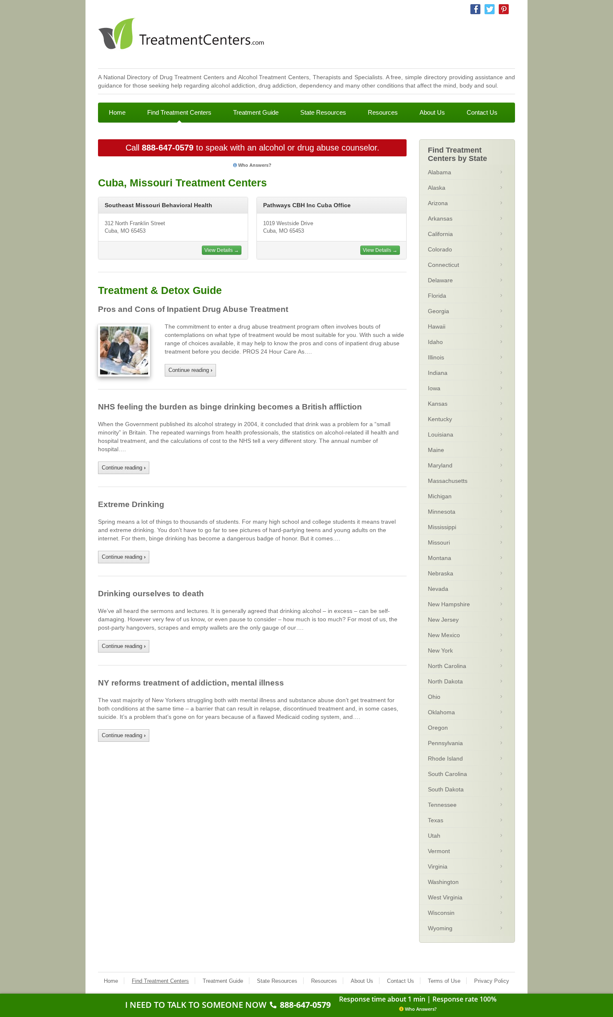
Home (117, 112)
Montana (439, 558)
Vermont (439, 851)
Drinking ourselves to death (151, 593)
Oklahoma (441, 712)
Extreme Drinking (131, 504)
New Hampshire (449, 604)
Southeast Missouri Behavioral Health (158, 205)
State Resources (323, 112)
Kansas (437, 403)
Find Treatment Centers (179, 112)
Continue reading (190, 370)
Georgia (438, 311)
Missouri (439, 542)
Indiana (437, 372)
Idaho (435, 342)
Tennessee (442, 804)
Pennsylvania (445, 743)
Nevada (438, 588)
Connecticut (443, 264)
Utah (434, 835)
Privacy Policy (491, 981)
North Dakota (445, 681)
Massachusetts (447, 480)
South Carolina (447, 774)
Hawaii (436, 326)
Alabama (439, 172)
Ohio (434, 696)
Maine (436, 450)
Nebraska (440, 573)
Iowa (434, 388)
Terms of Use (444, 981)
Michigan (440, 496)
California (440, 234)
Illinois (436, 357)
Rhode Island (445, 758)
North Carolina (447, 666)
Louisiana (440, 434)
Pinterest (504, 9)
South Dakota (446, 789)
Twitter (490, 9)
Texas (435, 820)
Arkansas (440, 218)
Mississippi (442, 527)
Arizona (438, 203)
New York (440, 650)
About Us (432, 112)
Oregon (438, 727)
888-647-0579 (167, 147)
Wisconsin (441, 912)
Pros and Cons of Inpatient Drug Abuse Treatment (193, 309)
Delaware (440, 280)
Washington (443, 882)
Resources (383, 112)
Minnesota (441, 511)
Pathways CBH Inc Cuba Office (307, 205)
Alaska (436, 187)
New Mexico (444, 635)
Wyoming (440, 928)
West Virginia (445, 897)
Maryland (440, 465)
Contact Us (482, 112)
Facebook (475, 9)
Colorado (440, 249)
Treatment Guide (256, 112)
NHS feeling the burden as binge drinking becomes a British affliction (230, 406)
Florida (437, 295)
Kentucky (440, 419)
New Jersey (443, 619)
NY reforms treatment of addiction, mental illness (191, 682)
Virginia (437, 866)
